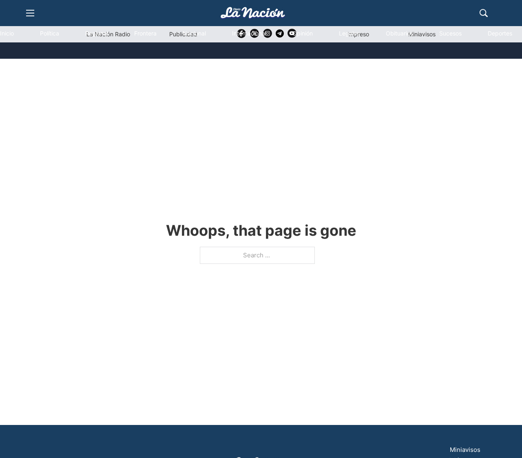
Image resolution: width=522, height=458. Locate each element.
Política (49, 33)
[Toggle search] (483, 13)
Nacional (194, 33)
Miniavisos (465, 450)
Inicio (7, 33)
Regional (96, 33)
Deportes (500, 33)
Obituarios (399, 33)
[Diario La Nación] (252, 13)
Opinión (302, 33)
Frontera (145, 33)
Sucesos (450, 33)
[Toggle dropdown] (21, 68)
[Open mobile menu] (30, 13)
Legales (349, 33)
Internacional (249, 33)
